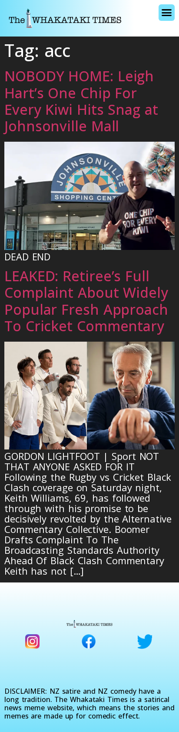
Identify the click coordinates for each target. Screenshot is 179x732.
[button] (167, 12)
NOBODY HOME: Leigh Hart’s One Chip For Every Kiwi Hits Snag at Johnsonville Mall (81, 101)
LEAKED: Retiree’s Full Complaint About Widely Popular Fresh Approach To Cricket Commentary (86, 300)
